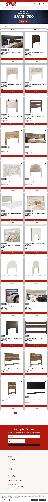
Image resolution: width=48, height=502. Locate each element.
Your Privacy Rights (5, 499)
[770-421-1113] (39, 4)
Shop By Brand (11, 462)
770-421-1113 (13, 479)
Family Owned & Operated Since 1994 (11, 0)
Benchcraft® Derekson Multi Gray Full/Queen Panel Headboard (11, 52)
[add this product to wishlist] (21, 34)
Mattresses (10, 456)
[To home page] (11, 4)
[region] (24, 497)
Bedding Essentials (11, 459)
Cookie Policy (15, 497)
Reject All (34, 499)
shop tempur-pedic (24, 21)
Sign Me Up (24, 444)
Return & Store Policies (12, 469)
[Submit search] (45, 8)
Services (9, 465)
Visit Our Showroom (33, 0)
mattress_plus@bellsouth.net (16, 480)
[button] (3, 4)
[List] (30, 4)
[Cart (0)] (44, 4)
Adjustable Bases (11, 457)
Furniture (9, 460)
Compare (12, 61)
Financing (9, 463)
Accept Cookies (43, 499)
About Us (9, 466)
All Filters (12, 29)
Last (32, 412)
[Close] (46, 495)
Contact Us (10, 468)
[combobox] (36, 29)
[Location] (34, 4)
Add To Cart (12, 59)
